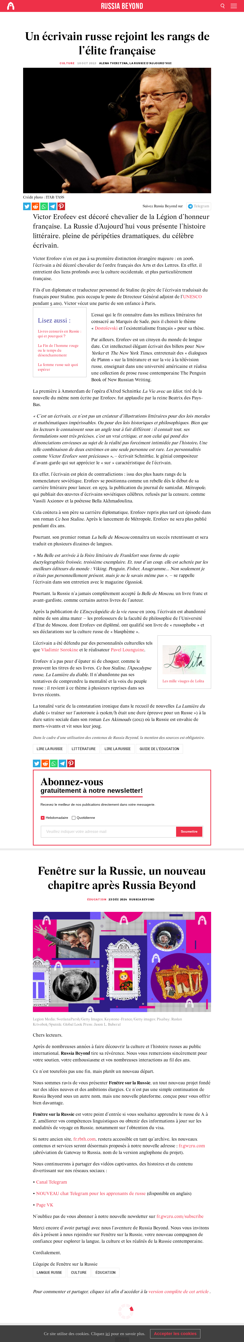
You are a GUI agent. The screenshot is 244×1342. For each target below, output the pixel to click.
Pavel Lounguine (127, 650)
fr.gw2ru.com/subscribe (180, 1216)
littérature (84, 749)
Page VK (44, 1205)
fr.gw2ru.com (192, 1146)
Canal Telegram (51, 1182)
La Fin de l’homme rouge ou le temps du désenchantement (58, 350)
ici (108, 1333)
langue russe (49, 1272)
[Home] (10, 6)
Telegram (201, 206)
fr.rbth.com (84, 1139)
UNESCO (192, 297)
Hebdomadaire (57, 818)
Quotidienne (86, 818)
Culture (67, 63)
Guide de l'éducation (159, 749)
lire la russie (50, 749)
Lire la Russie (118, 749)
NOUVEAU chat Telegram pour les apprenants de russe (91, 1193)
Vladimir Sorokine (59, 650)
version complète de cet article (178, 1292)
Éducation (96, 899)
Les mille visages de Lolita (183, 681)
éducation (106, 1272)
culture (79, 1272)
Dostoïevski (106, 328)
